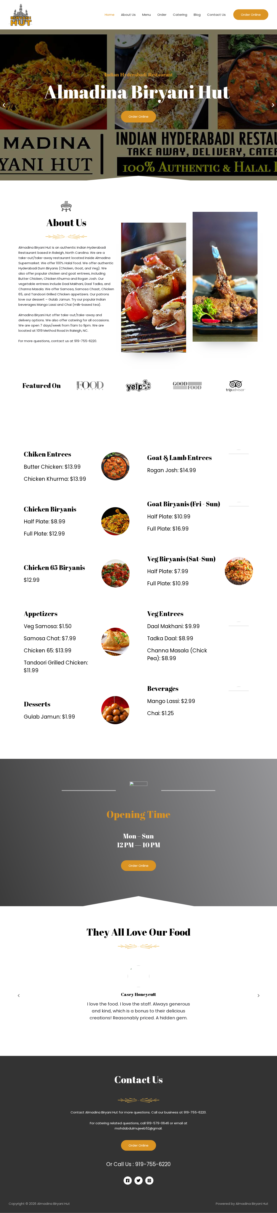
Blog (197, 14)
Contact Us (216, 14)
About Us (128, 14)
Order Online (138, 116)
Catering (180, 14)
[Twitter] (138, 1180)
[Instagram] (149, 1180)
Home (109, 14)
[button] (138, 865)
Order (161, 14)
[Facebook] (128, 1180)
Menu (146, 14)
